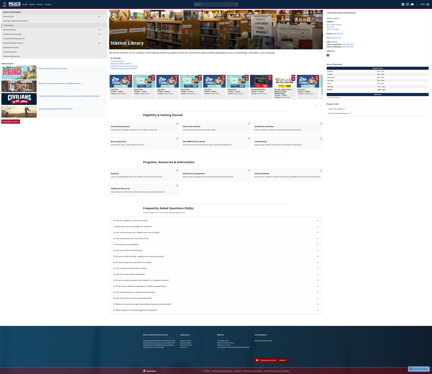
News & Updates (185, 343)
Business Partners (186, 345)
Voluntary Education (10, 52)
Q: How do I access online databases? (129, 274)
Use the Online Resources (338, 113)
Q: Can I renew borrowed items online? (129, 268)
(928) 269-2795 (335, 38)
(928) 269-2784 (347, 47)
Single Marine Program (11, 47)
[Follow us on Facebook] (328, 55)
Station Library (8, 25)
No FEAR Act (206, 371)
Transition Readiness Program (13, 43)
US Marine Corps (222, 341)
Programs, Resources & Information (124, 66)
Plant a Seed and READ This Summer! (52, 68)
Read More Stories (11, 121)
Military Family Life (9, 30)
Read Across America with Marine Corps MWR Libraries (59, 83)
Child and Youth (8, 16)
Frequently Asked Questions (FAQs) (123, 68)
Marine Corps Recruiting (225, 343)
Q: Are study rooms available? (125, 244)
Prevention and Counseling (12, 34)
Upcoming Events (117, 61)
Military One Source (224, 345)
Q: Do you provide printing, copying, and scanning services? (138, 256)
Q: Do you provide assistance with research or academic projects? (141, 280)
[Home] (15, 4)
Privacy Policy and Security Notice (253, 371)
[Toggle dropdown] (99, 16)
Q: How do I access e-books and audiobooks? (132, 298)
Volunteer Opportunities (11, 56)
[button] (403, 4)
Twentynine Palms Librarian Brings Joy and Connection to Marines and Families (68, 96)
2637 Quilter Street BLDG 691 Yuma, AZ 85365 (334, 26)
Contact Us (184, 347)
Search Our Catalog (336, 109)
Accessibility (237, 371)
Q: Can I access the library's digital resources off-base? (136, 232)
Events (32, 4)
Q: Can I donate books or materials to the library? (134, 292)
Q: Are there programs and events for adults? (132, 262)
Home (25, 4)
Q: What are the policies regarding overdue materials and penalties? (142, 304)
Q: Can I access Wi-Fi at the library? (128, 250)
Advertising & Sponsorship (263, 341)
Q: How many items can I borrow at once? (131, 238)
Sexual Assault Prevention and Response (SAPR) (233, 347)
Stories (40, 4)
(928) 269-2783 (347, 44)
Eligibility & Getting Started (120, 64)
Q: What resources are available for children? (132, 226)
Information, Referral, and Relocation (15, 21)
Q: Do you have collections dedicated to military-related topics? (140, 286)
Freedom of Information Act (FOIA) (222, 371)
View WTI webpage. (333, 98)
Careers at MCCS (185, 341)
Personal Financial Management (14, 39)
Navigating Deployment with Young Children (55, 109)
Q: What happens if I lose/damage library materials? (135, 310)
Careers (48, 4)
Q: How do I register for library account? (130, 220)
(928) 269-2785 (338, 34)
